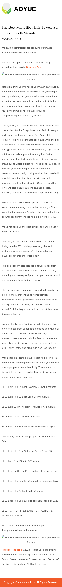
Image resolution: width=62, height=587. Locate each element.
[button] (6, 6)
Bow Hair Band (34, 67)
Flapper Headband (12, 549)
